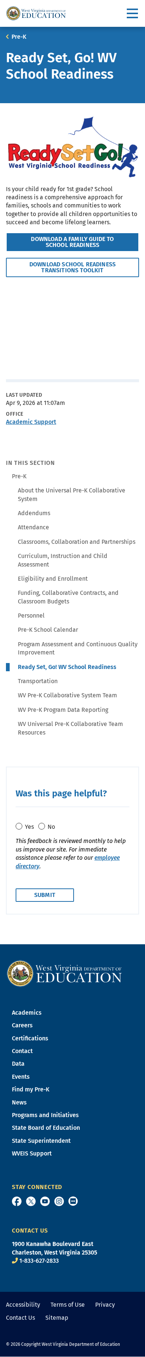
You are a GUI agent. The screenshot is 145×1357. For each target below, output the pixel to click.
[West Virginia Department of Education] (36, 13)
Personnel (31, 615)
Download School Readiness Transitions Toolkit (72, 267)
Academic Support (31, 421)
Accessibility (23, 1304)
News (19, 1102)
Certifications (30, 1038)
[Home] (64, 973)
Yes (29, 826)
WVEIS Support (32, 1153)
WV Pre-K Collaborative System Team (67, 695)
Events (21, 1076)
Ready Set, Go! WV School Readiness (67, 666)
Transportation (38, 681)
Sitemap (56, 1317)
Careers (22, 1025)
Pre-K (19, 36)
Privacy (105, 1304)
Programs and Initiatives (45, 1115)
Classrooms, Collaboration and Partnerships (76, 541)
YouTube (45, 1201)
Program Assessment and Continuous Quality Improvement (78, 648)
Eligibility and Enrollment (53, 578)
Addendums (34, 513)
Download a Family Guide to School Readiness (72, 241)
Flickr (73, 1201)
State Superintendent (41, 1140)
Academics (27, 1012)
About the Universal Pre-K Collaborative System (71, 494)
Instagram (59, 1201)
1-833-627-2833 (39, 1260)
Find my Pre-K (30, 1089)
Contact (22, 1051)
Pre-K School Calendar (48, 629)
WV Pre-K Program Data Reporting (63, 709)
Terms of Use (68, 1304)
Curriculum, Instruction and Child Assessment (62, 560)
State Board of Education (46, 1127)
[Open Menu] (133, 13)
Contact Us (20, 1317)
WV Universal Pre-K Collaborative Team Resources (70, 728)
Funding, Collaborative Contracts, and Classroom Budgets (68, 597)
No (51, 826)
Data (18, 1063)
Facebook (17, 1201)
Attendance (33, 527)
